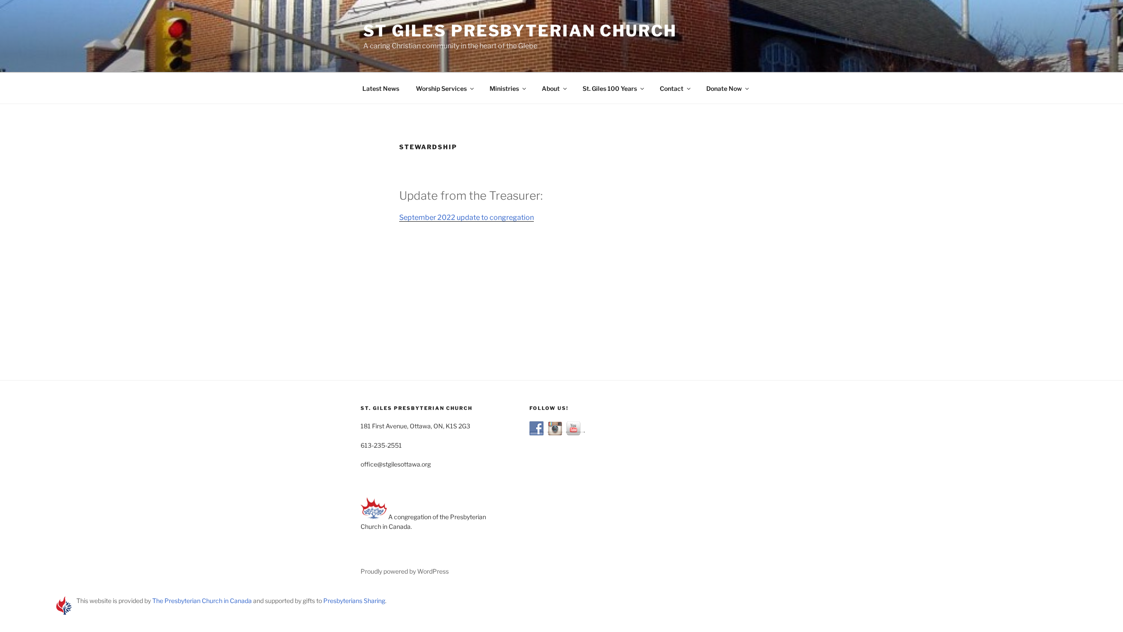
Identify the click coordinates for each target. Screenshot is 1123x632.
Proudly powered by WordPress (405, 571)
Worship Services (441, 88)
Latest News (380, 88)
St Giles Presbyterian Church (520, 30)
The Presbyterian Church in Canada (202, 600)
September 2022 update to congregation (466, 217)
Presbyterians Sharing (354, 600)
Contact (671, 88)
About (551, 88)
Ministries (504, 88)
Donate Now (724, 88)
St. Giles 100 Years (610, 88)
